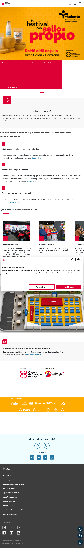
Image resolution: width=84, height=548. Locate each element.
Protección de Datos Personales (13, 484)
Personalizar (40, 287)
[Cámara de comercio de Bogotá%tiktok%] (18, 533)
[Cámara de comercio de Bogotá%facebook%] (4, 527)
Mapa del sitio (7, 475)
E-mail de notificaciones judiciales (14, 510)
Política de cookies (8, 488)
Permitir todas (69, 287)
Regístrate (11, 87)
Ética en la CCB (7, 505)
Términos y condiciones (10, 480)
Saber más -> (36, 158)
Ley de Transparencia (9, 497)
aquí (76, 273)
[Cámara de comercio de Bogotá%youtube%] (4, 533)
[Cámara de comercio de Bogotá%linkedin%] (18, 527)
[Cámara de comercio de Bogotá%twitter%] (11, 527)
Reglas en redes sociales (10, 493)
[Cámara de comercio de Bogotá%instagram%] (11, 533)
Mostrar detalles (72, 281)
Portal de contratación (9, 514)
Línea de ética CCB (8, 501)
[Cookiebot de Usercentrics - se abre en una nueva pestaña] (73, 259)
